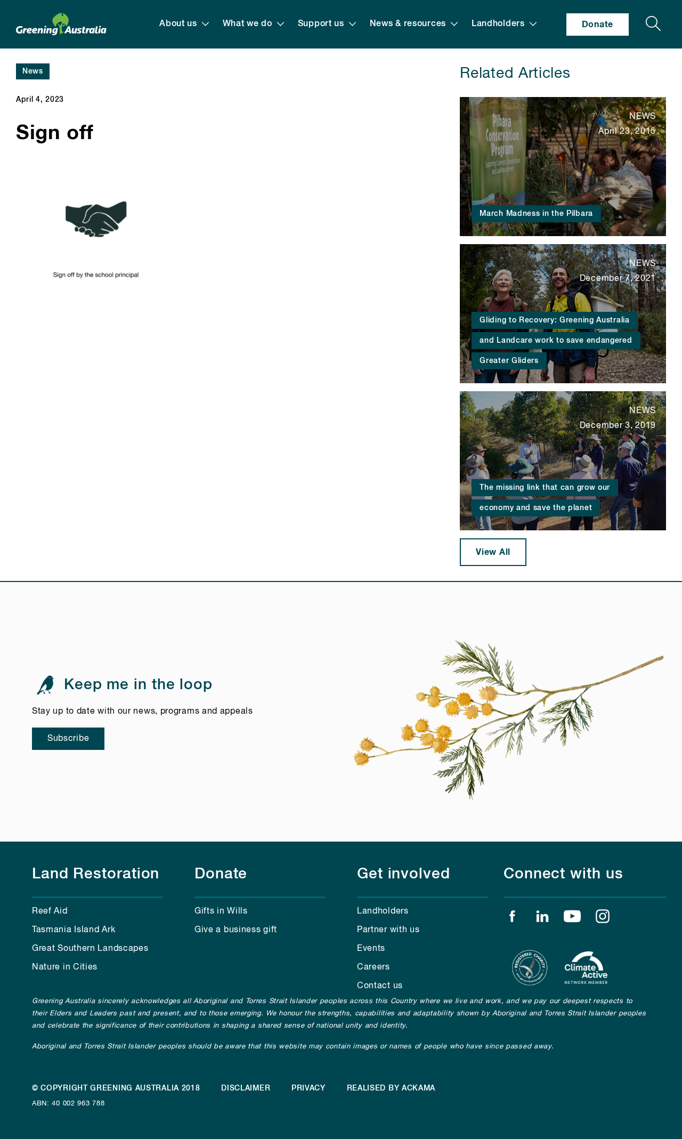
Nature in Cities (65, 967)
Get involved (403, 874)
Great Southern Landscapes (90, 948)
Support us (321, 24)
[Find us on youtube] (572, 919)
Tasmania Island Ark (73, 930)
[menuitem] (184, 24)
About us (178, 24)
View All (493, 552)
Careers (373, 967)
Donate (597, 24)
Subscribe (68, 738)
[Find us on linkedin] (542, 919)
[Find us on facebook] (512, 919)
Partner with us (388, 930)
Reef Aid (50, 911)
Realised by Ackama (391, 1088)
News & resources (408, 24)
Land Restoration (95, 874)
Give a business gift (235, 930)
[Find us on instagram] (602, 919)
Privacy (308, 1088)
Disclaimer (245, 1088)
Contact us (380, 986)
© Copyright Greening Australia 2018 (116, 1088)
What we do (247, 24)
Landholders (498, 24)
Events (371, 948)
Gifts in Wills (221, 911)
